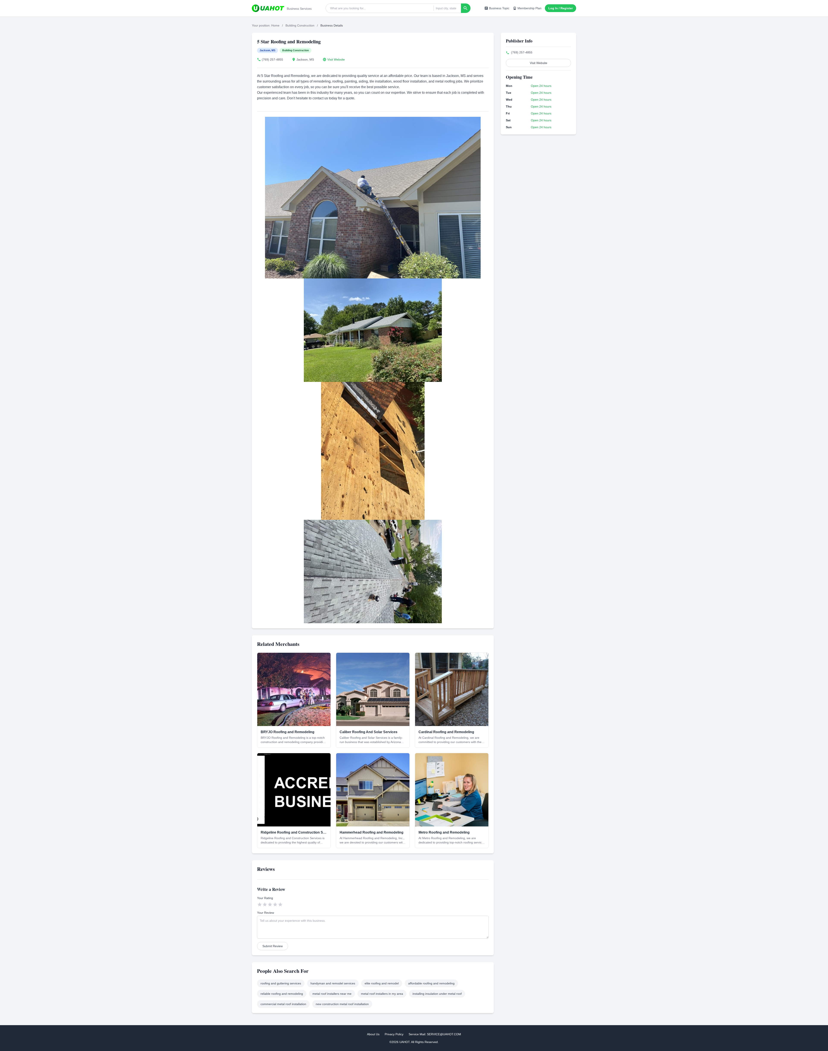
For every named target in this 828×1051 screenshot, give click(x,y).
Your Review (265, 912)
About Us (373, 1034)
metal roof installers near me (331, 993)
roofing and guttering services (280, 983)
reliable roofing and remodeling (281, 993)
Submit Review (272, 946)
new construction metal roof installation (342, 1004)
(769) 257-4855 (272, 59)
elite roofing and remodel (382, 983)
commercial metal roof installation (283, 1004)
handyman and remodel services (332, 983)
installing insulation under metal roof (437, 993)
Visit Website (336, 59)
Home (275, 25)
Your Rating (265, 898)
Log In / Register (560, 8)
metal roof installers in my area (382, 993)
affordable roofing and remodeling (431, 983)
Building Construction (299, 25)
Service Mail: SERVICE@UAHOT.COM (435, 1034)
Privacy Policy (394, 1034)
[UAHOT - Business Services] (268, 8)
